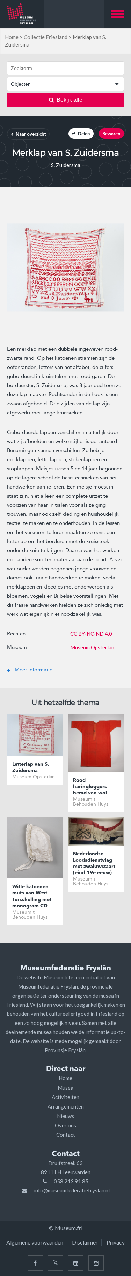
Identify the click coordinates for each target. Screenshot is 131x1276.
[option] (65, 267)
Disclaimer (85, 1242)
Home (12, 37)
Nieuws (65, 1116)
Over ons (65, 1125)
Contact (65, 1135)
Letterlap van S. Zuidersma (30, 767)
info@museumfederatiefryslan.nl (72, 1190)
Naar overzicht (31, 134)
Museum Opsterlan (92, 647)
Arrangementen (66, 1106)
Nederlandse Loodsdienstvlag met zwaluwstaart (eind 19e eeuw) (94, 863)
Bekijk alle (69, 100)
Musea (65, 1087)
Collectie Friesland (45, 37)
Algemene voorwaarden (34, 1242)
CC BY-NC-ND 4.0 (91, 633)
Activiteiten (65, 1097)
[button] (117, 14)
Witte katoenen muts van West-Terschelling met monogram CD (31, 896)
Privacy (116, 1242)
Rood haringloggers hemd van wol (90, 787)
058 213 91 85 (71, 1181)
